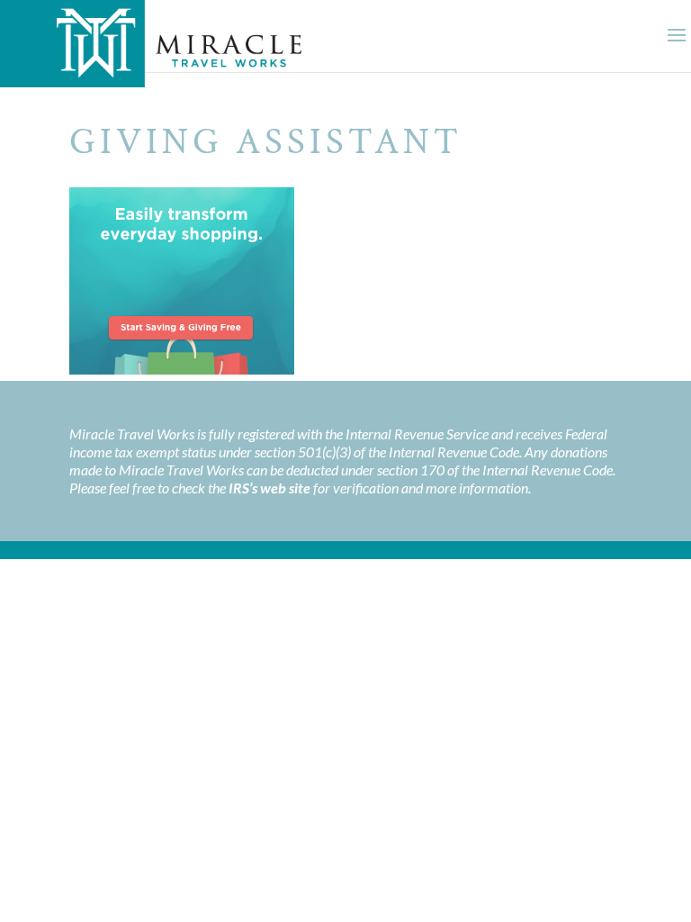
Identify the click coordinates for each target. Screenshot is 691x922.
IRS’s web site (269, 487)
